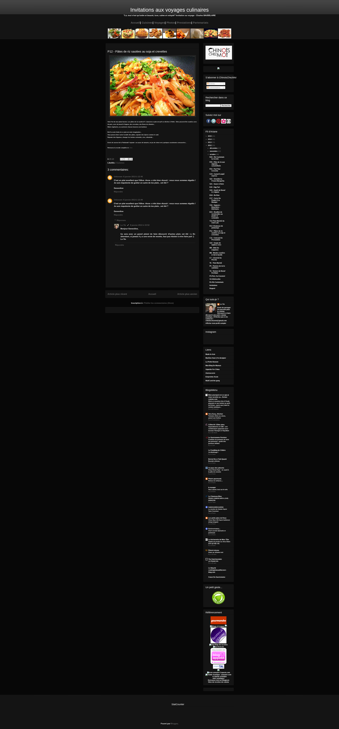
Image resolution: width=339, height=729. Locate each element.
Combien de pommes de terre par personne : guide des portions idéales (218, 441)
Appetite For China (213, 369)
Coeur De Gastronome (216, 577)
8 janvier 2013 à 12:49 (133, 200)
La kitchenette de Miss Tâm (218, 540)
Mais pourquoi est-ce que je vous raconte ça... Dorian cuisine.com (218, 397)
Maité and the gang (213, 381)
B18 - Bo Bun (214, 195)
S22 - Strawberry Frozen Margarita (216, 180)
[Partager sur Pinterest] (131, 159)
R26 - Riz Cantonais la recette (216, 158)
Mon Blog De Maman (213, 365)
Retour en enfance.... (215, 481)
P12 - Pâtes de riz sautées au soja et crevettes (217, 233)
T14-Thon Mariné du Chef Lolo (216, 222)
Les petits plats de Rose (217, 518)
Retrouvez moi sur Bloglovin (218, 680)
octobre (213, 154)
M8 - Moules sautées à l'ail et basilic (217, 254)
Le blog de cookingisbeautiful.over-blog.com (217, 570)
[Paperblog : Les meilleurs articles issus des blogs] (218, 668)
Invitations (213, 285)
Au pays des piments (216, 468)
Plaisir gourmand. (215, 479)
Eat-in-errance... (214, 529)
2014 (210, 139)
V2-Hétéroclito (214, 279)
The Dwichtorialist (215, 559)
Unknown (118, 176)
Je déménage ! (213, 452)
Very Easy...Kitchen (215, 414)
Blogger (174, 724)
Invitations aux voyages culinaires (169, 10)
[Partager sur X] (126, 159)
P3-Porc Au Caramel (217, 276)
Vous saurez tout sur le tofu (218, 489)
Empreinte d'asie (212, 377)
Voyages (159, 22)
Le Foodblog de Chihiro (217, 450)
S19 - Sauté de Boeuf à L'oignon (217, 191)
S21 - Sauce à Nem (216, 184)
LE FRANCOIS (213, 561)
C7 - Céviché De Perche (215, 259)
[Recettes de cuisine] (218, 624)
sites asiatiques (218, 678)
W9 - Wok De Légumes (214, 249)
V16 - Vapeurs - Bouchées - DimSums (215, 207)
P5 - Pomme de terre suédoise (217, 267)
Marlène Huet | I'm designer (216, 358)
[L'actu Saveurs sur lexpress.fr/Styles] (218, 69)
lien (131, 147)
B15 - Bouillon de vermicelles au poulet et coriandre (216, 215)
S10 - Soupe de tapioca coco (215, 244)
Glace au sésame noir (215, 552)
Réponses (121, 220)
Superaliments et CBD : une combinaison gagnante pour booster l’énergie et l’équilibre (218, 428)
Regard (212, 288)
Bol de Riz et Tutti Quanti (217, 459)
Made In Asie (210, 354)
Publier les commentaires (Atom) (159, 303)
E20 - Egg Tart (214, 187)
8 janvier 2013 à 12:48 (133, 176)
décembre (214, 148)
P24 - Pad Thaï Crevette (214, 170)
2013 (210, 142)
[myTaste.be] (218, 647)
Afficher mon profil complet (216, 323)
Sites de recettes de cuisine (218, 682)
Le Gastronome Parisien (217, 437)
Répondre (118, 192)
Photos (170, 22)
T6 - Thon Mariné (215, 263)
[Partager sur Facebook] (129, 159)
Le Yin (123, 225)
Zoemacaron (210, 373)
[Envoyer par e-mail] (121, 159)
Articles (212, 84)
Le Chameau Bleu (215, 496)
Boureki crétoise (214, 461)
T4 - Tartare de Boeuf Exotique (217, 272)
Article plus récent (117, 294)
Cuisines (147, 22)
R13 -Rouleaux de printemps (216, 227)
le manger (212, 487)
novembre (214, 151)
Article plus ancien (187, 294)
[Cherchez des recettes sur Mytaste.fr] (218, 645)
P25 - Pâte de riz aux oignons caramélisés (217, 164)
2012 (210, 145)
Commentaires (214, 88)
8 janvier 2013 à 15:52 (140, 225)
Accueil (135, 22)
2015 (210, 136)
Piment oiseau (213, 550)
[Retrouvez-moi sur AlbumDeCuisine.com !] (218, 671)
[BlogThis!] (123, 159)
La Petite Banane (212, 362)
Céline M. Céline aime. (216, 425)
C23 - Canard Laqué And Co (216, 175)
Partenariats (200, 22)
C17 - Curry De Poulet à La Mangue (215, 200)
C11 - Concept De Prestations (216, 239)
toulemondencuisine (216, 507)
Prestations (184, 22)
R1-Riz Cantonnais (216, 282)
